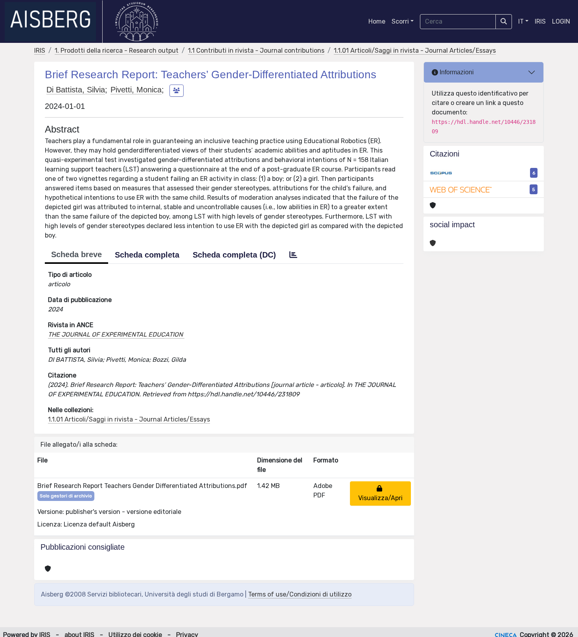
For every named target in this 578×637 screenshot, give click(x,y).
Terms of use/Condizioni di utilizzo (300, 594)
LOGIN (561, 21)
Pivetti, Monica (136, 89)
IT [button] (521, 21)
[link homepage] (54, 21)
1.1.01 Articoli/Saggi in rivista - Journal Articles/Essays (415, 50)
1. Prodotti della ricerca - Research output (117, 50)
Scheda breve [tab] (76, 254)
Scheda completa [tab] (147, 254)
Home (376, 21)
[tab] (293, 255)
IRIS (540, 21)
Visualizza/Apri (380, 493)
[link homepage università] (136, 21)
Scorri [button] (400, 21)
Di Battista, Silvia (75, 89)
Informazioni (456, 72)
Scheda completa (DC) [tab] (234, 254)
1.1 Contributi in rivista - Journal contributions (256, 50)
